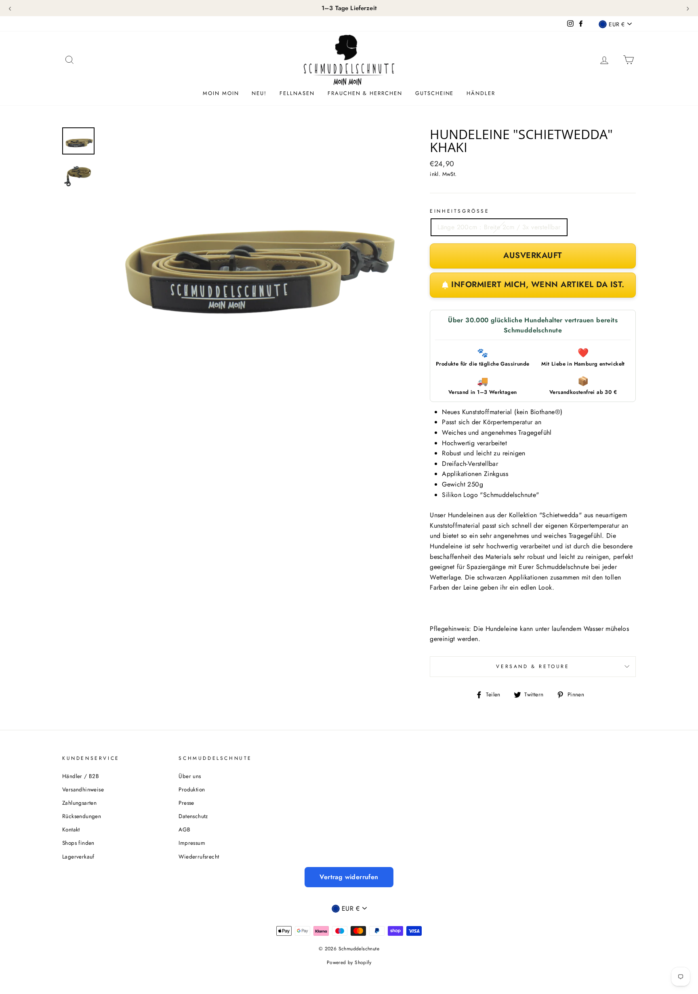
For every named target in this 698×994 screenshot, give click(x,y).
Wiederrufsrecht (199, 856)
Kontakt (71, 829)
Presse (186, 803)
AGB (184, 829)
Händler (481, 93)
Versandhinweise (83, 789)
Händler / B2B (80, 776)
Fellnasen (297, 93)
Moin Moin (221, 93)
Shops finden (78, 843)
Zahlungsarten (79, 803)
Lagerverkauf (78, 856)
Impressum (192, 843)
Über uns (190, 776)
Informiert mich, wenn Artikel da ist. (537, 284)
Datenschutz (193, 816)
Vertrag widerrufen (349, 877)
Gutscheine (434, 93)
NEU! (259, 93)
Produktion (192, 789)
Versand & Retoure (532, 666)
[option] (252, 254)
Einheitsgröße (459, 211)
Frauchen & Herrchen (365, 93)
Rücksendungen (81, 816)
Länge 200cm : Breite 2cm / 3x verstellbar (498, 227)
